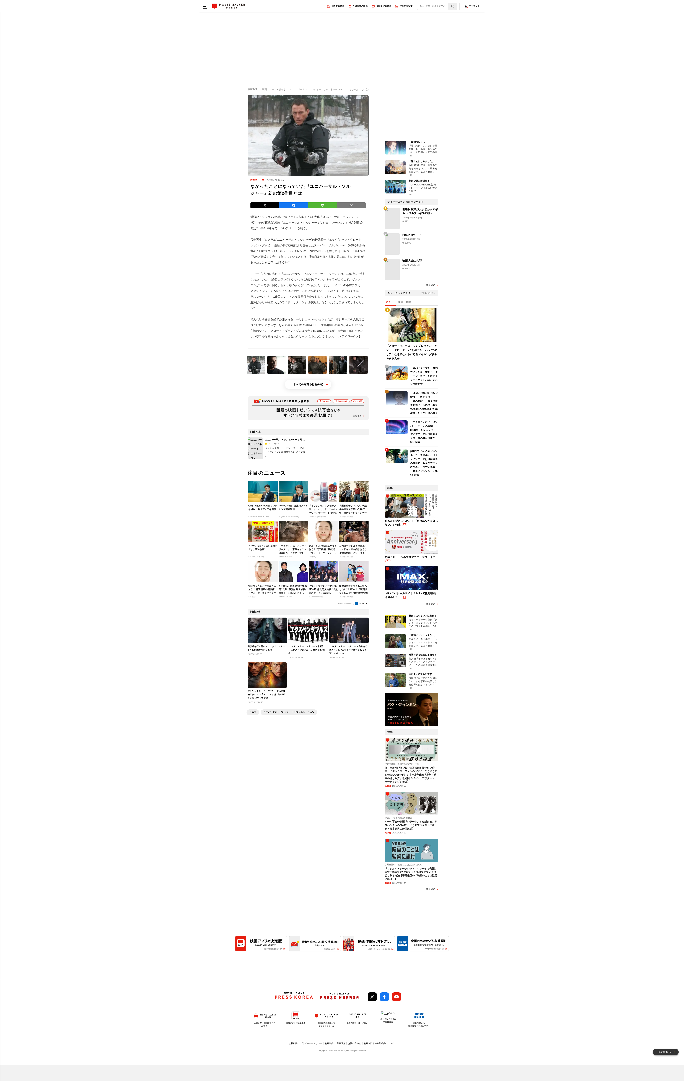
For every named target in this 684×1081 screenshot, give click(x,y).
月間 (408, 302)
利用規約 (329, 1043)
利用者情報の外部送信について (379, 1043)
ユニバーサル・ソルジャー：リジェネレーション (314, 222)
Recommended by (346, 603)
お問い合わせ (354, 1043)
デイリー (390, 302)
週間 (400, 302)
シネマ (252, 712)
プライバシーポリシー (311, 1043)
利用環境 (340, 1043)
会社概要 (293, 1043)
